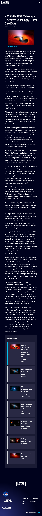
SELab (38, 512)
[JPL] (10, 503)
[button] (39, 2)
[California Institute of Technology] (6, 510)
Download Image (12, 47)
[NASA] (8, 496)
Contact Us (25, 499)
